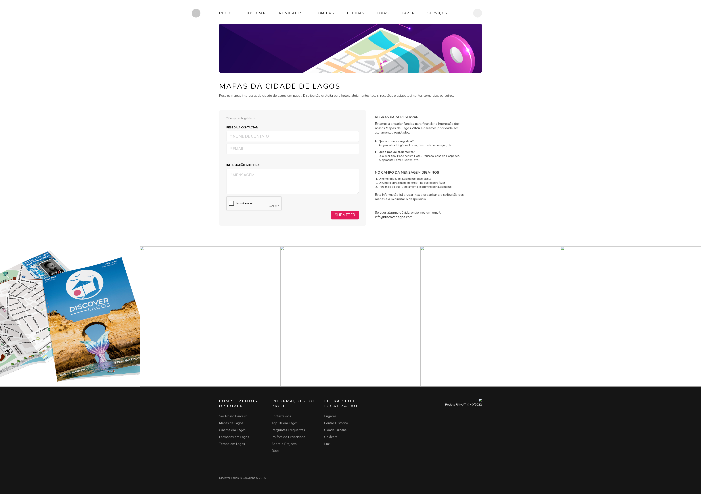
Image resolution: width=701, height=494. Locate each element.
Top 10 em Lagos (285, 423)
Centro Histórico (336, 423)
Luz (327, 444)
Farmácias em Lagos (234, 437)
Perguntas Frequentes (288, 430)
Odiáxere (331, 437)
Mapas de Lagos (231, 423)
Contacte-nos (281, 416)
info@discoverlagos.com (394, 217)
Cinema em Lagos (232, 430)
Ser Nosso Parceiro (233, 416)
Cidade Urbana (335, 430)
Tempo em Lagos (232, 444)
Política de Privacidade (288, 437)
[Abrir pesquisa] (477, 13)
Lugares (330, 416)
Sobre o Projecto (284, 444)
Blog (275, 451)
